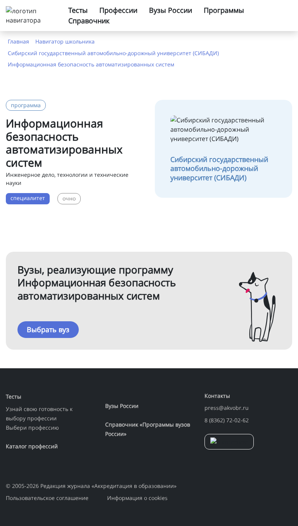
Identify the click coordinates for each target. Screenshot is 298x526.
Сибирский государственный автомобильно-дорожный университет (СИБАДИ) (113, 53)
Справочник (88, 20)
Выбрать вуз (48, 329)
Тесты (78, 10)
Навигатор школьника (65, 41)
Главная (18, 41)
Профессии (118, 10)
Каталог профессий (32, 446)
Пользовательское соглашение (47, 498)
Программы (224, 10)
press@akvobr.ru (226, 407)
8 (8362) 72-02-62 (226, 420)
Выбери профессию (32, 427)
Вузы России (170, 10)
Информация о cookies (137, 498)
